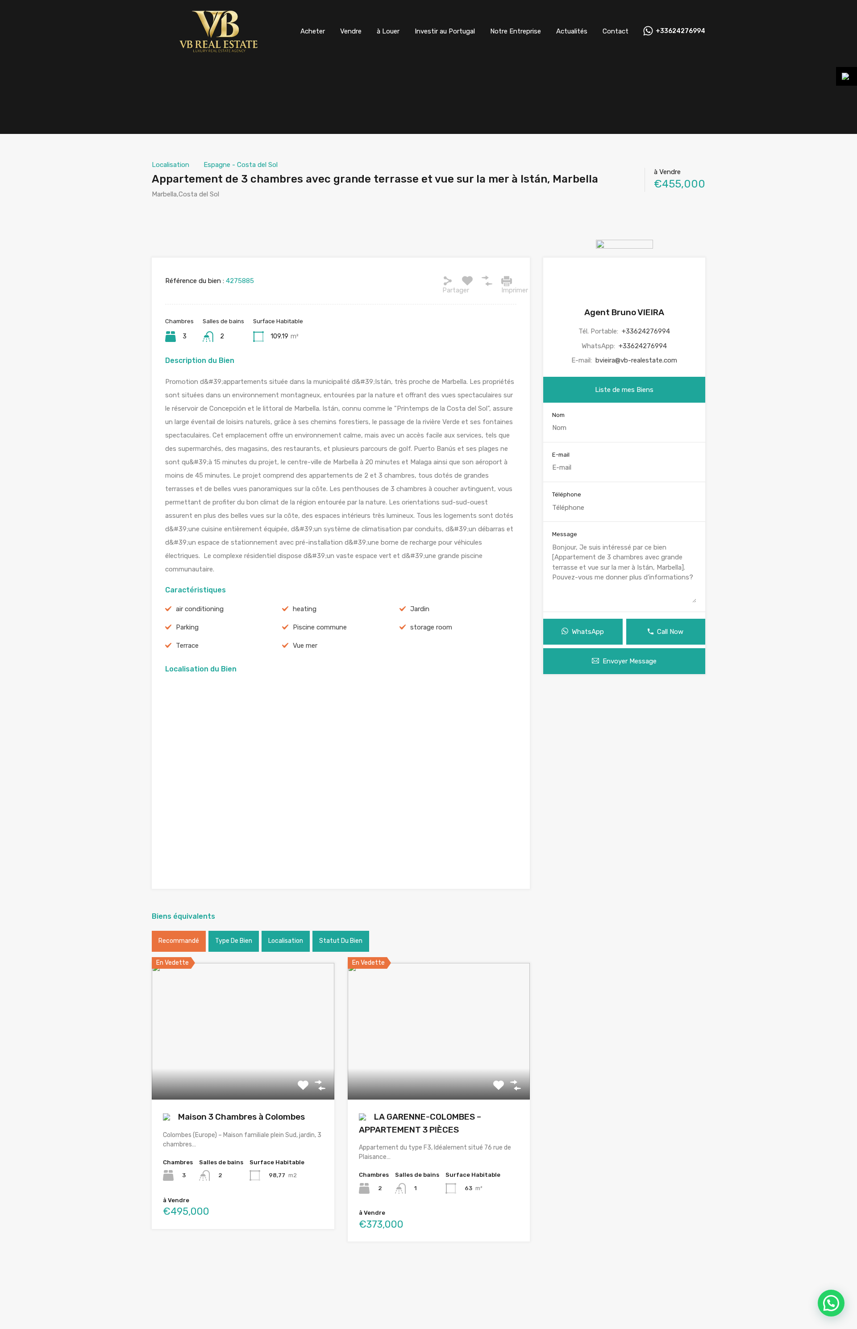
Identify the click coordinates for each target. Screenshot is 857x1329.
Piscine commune (320, 627)
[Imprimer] (506, 280)
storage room (431, 627)
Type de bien (233, 941)
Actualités (571, 31)
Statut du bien (340, 941)
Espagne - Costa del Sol (241, 165)
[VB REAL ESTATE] (219, 50)
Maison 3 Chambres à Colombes (240, 1117)
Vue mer (305, 646)
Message (564, 534)
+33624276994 (680, 31)
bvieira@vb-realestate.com (636, 360)
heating (304, 609)
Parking (187, 627)
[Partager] (447, 280)
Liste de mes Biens (624, 390)
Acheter (312, 31)
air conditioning (200, 609)
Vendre (351, 31)
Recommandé (178, 941)
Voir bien (243, 1072)
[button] (831, 1303)
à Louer (388, 31)
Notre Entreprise (515, 31)
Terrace (187, 646)
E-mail (561, 454)
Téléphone (566, 494)
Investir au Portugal (445, 31)
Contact (615, 31)
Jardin (419, 609)
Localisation (170, 165)
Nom (558, 415)
